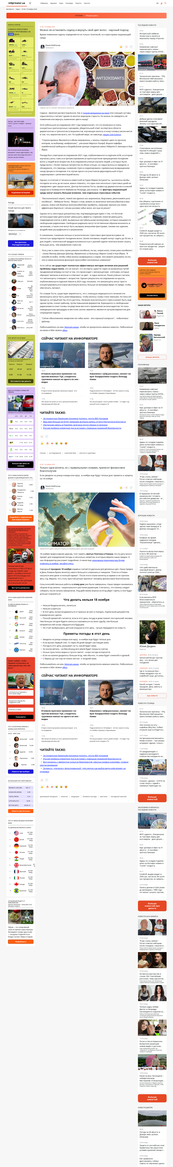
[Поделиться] (126, 47)
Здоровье (53, 3)
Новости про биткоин (21, 811)
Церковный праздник (49, 797)
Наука (61, 3)
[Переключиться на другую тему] (161, 3)
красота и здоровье (87, 453)
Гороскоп (87, 3)
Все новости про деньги (21, 381)
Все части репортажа (21, 588)
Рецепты (78, 3)
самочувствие (70, 453)
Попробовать (20, 942)
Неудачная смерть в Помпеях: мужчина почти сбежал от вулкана (75, 424)
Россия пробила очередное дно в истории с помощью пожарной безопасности (82, 428)
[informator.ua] (16, 3)
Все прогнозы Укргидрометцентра (20, 243)
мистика (103, 797)
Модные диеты (92, 15)
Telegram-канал (71, 327)
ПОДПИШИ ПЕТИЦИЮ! (20, 193)
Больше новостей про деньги (152, 906)
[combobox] (15, 234)
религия (64, 797)
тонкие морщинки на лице (96, 113)
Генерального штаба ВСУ (24, 113)
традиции (75, 797)
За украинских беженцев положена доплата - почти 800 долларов (75, 418)
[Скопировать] (131, 47)
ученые (43, 453)
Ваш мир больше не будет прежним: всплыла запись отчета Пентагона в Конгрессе (84, 421)
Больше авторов (152, 357)
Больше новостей (152, 261)
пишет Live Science (112, 134)
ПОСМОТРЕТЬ (152, 295)
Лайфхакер (44, 3)
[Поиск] (165, 3)
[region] (20, 240)
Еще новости (152, 696)
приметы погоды (90, 797)
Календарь (69, 3)
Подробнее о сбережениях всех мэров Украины (21, 518)
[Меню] (30, 3)
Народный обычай (118, 797)
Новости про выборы (21, 771)
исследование (55, 453)
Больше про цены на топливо (20, 464)
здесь (64, 330)
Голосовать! (21, 717)
